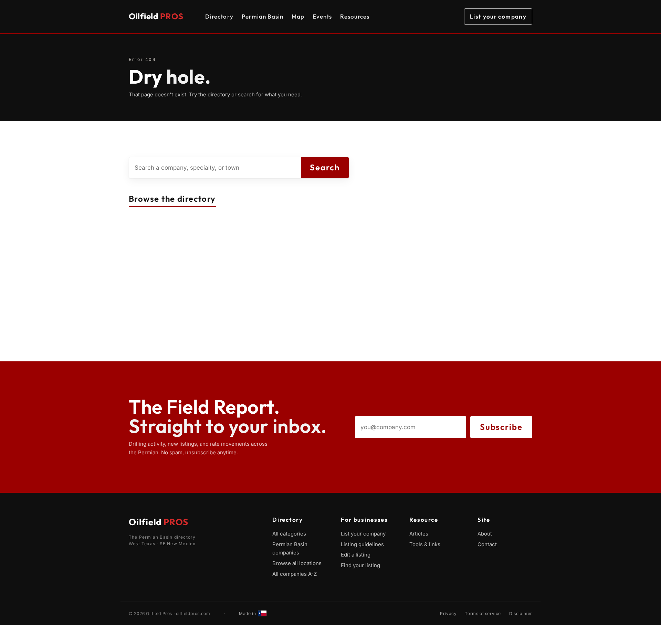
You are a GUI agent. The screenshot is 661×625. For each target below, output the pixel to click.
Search (325, 167)
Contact (487, 544)
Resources (354, 16)
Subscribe (501, 427)
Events (322, 16)
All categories (289, 533)
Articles (418, 533)
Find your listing (360, 565)
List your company (498, 16)
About (485, 533)
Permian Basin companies (289, 548)
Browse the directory (172, 198)
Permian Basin (262, 16)
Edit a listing (355, 554)
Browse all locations (297, 563)
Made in (247, 613)
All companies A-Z (294, 574)
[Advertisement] (330, 313)
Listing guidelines (362, 544)
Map (298, 16)
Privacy (448, 613)
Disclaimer (520, 613)
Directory (219, 16)
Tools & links (424, 544)
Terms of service (483, 613)
